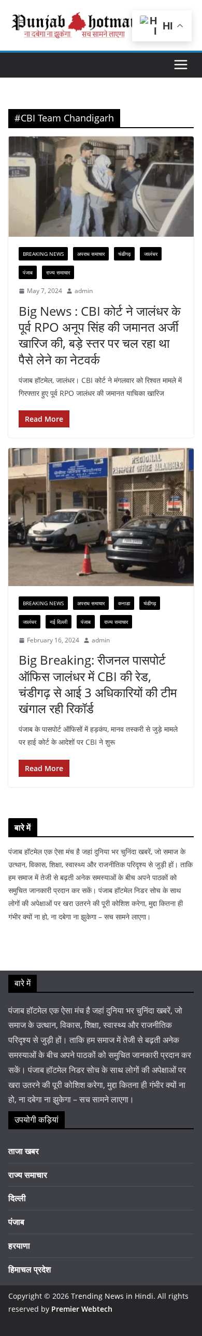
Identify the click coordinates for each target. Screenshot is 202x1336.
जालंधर (150, 253)
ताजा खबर (23, 1151)
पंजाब (28, 272)
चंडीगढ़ (124, 253)
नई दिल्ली (58, 621)
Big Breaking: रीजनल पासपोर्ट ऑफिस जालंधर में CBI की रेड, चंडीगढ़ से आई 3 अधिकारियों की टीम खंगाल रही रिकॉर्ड (98, 684)
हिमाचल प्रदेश (29, 1269)
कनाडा (124, 603)
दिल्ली (17, 1198)
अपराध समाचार (91, 253)
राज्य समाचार (58, 272)
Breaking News (43, 253)
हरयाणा (19, 1245)
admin (84, 290)
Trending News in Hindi (112, 1296)
